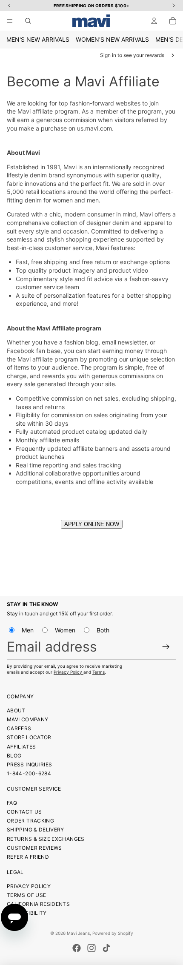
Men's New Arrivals (37, 39)
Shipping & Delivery (35, 829)
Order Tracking (30, 820)
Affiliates (21, 746)
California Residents (38, 904)
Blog (14, 755)
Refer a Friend (28, 857)
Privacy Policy (68, 672)
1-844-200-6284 (29, 773)
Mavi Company (27, 719)
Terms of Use (26, 895)
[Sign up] (166, 647)
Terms (98, 672)
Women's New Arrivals (112, 39)
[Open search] (28, 20)
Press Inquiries (29, 764)
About (16, 710)
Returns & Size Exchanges (46, 839)
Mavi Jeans (78, 933)
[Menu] (10, 21)
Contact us (24, 811)
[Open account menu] (154, 20)
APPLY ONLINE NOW (91, 524)
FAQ (12, 803)
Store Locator (29, 737)
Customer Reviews (34, 848)
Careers (19, 728)
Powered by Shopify (112, 933)
